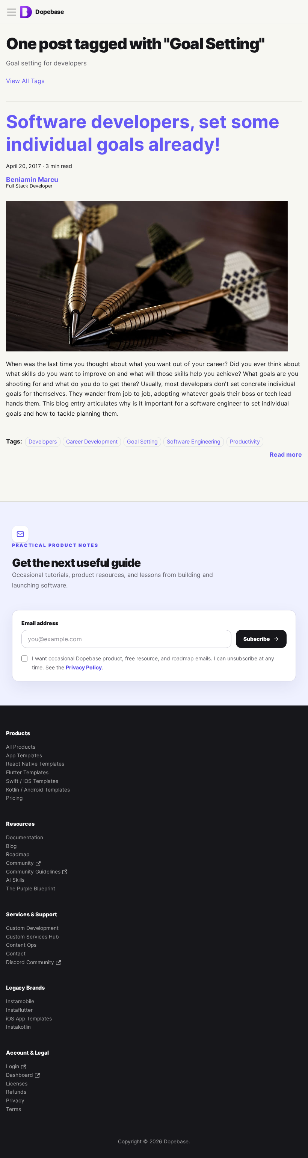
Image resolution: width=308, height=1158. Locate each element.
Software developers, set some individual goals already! (142, 133)
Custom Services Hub (32, 937)
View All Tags (25, 81)
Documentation (24, 837)
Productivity (245, 441)
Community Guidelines (33, 872)
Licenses (16, 1084)
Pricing (14, 798)
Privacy (15, 1100)
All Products (20, 747)
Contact (16, 954)
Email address (39, 623)
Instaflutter (19, 1010)
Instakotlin (18, 1027)
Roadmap (17, 854)
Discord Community (30, 962)
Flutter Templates (27, 772)
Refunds (16, 1092)
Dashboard (19, 1075)
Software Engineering (193, 441)
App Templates (24, 755)
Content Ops (21, 945)
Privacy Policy (84, 667)
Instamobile (20, 1001)
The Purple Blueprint (30, 889)
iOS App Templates (29, 1019)
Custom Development (32, 928)
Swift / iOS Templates (32, 781)
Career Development (92, 441)
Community (20, 863)
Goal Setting (142, 441)
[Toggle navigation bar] (11, 12)
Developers (43, 441)
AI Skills (15, 880)
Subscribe (256, 639)
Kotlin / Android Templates (38, 790)
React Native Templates (35, 764)
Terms (13, 1109)
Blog (11, 846)
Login (12, 1066)
